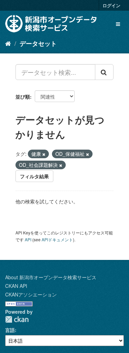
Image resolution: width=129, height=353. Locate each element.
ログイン (111, 5)
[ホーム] (8, 43)
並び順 (22, 96)
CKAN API (16, 285)
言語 (10, 329)
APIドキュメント (57, 239)
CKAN (17, 319)
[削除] (43, 154)
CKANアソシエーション (31, 294)
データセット (38, 43)
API (28, 239)
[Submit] (104, 72)
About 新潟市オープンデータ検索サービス (50, 277)
